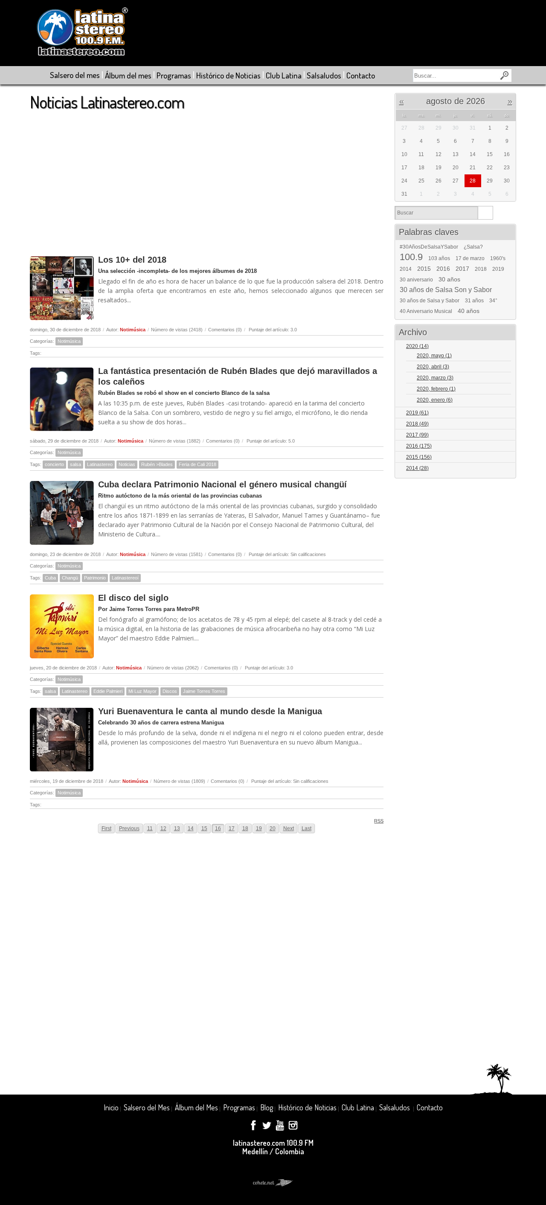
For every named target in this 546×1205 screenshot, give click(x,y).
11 (150, 828)
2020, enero (435, 400)
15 (204, 828)
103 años (439, 258)
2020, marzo (435, 378)
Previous (129, 828)
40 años (468, 310)
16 (218, 828)
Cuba (50, 577)
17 (232, 828)
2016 (443, 268)
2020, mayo (434, 356)
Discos (170, 691)
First (106, 828)
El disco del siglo (133, 597)
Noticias (127, 464)
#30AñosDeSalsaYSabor (429, 246)
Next (288, 828)
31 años (474, 300)
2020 (417, 346)
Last (306, 828)
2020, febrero (436, 389)
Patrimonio (95, 577)
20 (273, 828)
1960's (497, 258)
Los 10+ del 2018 (132, 259)
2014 (406, 269)
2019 (498, 269)
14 (191, 828)
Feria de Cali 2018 (197, 464)
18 (245, 828)
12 (163, 828)
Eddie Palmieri (107, 691)
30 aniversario (416, 279)
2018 (481, 269)
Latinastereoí (125, 577)
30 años (449, 279)
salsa (75, 464)
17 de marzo (470, 258)
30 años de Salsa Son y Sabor (446, 290)
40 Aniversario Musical (426, 311)
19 (259, 828)
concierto (54, 464)
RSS (378, 820)
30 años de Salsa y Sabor (429, 300)
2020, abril (433, 367)
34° (493, 300)
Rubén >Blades (157, 464)
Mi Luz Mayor (142, 691)
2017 (462, 268)
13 (177, 828)
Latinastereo (100, 464)
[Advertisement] (206, 178)
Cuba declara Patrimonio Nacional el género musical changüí (222, 484)
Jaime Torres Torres (204, 691)
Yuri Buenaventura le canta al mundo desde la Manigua (210, 711)
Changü (70, 577)
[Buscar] (485, 212)
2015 (424, 268)
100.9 (411, 257)
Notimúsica (132, 329)
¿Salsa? (473, 246)
